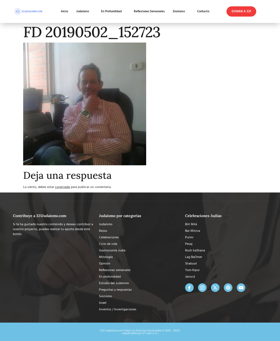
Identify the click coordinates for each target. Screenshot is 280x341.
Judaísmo (82, 11)
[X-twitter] (215, 287)
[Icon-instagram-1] (202, 287)
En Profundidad (111, 11)
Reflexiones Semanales (149, 11)
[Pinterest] (228, 287)
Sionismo (179, 11)
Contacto (203, 11)
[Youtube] (241, 287)
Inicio (64, 11)
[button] (241, 11)
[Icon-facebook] (189, 287)
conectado (62, 187)
